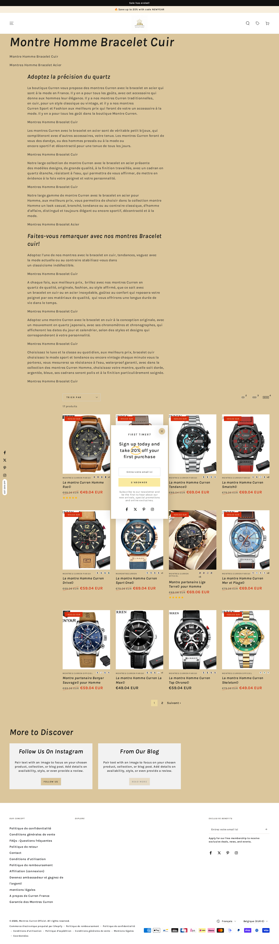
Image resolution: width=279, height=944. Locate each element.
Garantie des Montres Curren (31, 902)
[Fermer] (162, 431)
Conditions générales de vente (32, 834)
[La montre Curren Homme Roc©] (86, 444)
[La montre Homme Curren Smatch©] (246, 444)
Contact (15, 853)
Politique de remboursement (31, 865)
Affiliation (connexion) (26, 871)
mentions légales (22, 890)
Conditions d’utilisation (27, 931)
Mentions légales (124, 931)
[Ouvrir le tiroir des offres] (257, 23)
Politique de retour (23, 847)
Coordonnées (20, 936)
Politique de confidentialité (30, 828)
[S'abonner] (267, 829)
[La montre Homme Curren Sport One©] (139, 540)
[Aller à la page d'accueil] (139, 23)
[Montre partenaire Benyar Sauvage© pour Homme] (86, 639)
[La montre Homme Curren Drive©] (86, 540)
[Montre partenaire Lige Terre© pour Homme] (192, 540)
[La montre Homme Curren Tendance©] (192, 444)
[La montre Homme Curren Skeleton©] (246, 639)
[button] (248, 23)
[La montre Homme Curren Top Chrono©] (192, 639)
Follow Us (51, 781)
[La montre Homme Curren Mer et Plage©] (246, 540)
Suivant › (174, 703)
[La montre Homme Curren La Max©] (139, 639)
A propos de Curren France (29, 896)
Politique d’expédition (58, 931)
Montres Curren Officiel (32, 921)
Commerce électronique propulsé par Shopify (35, 926)
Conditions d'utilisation (27, 859)
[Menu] (12, 23)
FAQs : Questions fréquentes (30, 840)
